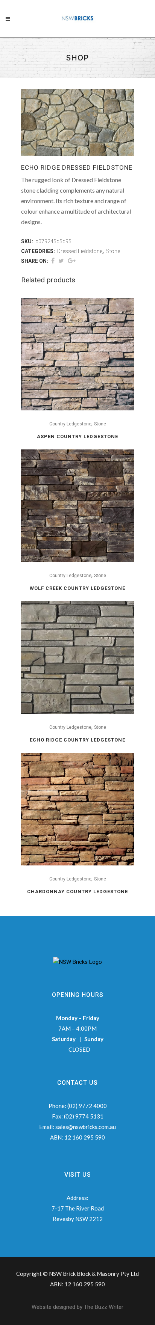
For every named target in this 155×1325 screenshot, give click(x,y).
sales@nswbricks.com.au (85, 1126)
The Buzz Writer (103, 1307)
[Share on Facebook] (53, 260)
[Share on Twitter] (61, 260)
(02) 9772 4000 (87, 1105)
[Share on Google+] (72, 260)
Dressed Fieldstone (79, 251)
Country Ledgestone (70, 424)
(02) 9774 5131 (83, 1116)
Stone (113, 251)
